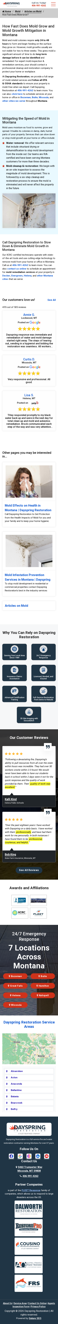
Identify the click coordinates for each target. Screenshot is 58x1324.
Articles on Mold (32, 11)
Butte (35, 97)
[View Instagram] (29, 1155)
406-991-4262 (39, 5)
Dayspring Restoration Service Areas (29, 1024)
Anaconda (16, 1083)
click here (17, 94)
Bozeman (25, 97)
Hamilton (43, 985)
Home (7, 11)
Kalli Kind (11, 799)
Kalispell (43, 995)
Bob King (10, 854)
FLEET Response (31, 1190)
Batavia (15, 1096)
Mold (17, 11)
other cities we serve (13, 101)
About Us (7, 1303)
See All (51, 300)
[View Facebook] (11, 1155)
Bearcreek (16, 1102)
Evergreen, (17, 275)
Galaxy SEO (35, 1318)
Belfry (14, 1109)
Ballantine (16, 1090)
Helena (28, 275)
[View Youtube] (47, 1155)
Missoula (44, 97)
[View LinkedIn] (38, 1155)
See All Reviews (29, 870)
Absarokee (17, 1071)
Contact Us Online (37, 1303)
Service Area (20, 1303)
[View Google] (20, 1155)
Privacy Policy (38, 1306)
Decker (6, 275)
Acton (14, 1077)
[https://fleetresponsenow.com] (12, 5)
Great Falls (16, 985)
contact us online (16, 268)
